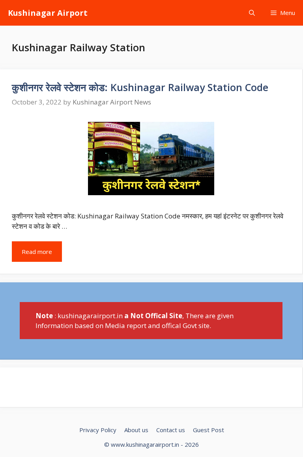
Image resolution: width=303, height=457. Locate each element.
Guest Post (208, 430)
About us (136, 430)
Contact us (170, 430)
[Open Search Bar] (252, 13)
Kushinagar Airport (48, 12)
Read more (37, 252)
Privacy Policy (97, 430)
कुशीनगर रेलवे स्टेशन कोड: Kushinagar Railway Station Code (140, 87)
